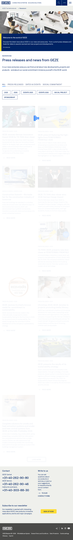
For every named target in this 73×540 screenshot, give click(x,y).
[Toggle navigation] (70, 3)
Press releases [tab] (15, 84)
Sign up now (49, 511)
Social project (60, 92)
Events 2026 (44, 92)
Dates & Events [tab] (33, 84)
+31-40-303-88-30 (15, 490)
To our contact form (44, 494)
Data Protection (54, 533)
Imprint (11, 536)
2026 (15, 92)
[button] (56, 529)
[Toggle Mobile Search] (59, 3)
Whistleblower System (23, 533)
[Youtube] (69, 528)
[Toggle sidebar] (64, 3)
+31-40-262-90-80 (15, 477)
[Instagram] (65, 528)
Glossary (5, 536)
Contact (6, 471)
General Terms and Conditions (39, 533)
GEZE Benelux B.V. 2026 (9, 533)
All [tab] (4, 84)
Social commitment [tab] (52, 84)
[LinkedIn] (62, 528)
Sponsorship (9, 97)
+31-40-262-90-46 (15, 484)
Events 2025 (28, 92)
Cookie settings (64, 533)
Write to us (43, 471)
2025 (6, 92)
